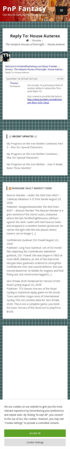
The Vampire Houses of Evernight (30, 69)
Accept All (35, 433)
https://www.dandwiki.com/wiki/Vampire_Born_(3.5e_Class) (44, 101)
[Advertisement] (35, 365)
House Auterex (55, 69)
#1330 (60, 78)
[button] (61, 10)
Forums (9, 69)
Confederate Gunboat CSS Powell (26, 240)
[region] (35, 424)
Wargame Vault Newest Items (32, 188)
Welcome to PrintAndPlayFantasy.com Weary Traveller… (32, 66)
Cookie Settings (35, 442)
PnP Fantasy (24, 8)
